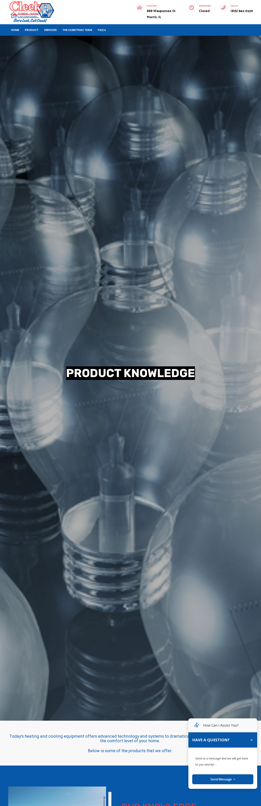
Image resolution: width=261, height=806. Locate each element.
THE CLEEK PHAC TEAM (77, 30)
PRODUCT (31, 30)
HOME (15, 30)
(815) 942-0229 (242, 11)
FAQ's (102, 30)
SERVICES (50, 30)
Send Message (222, 779)
